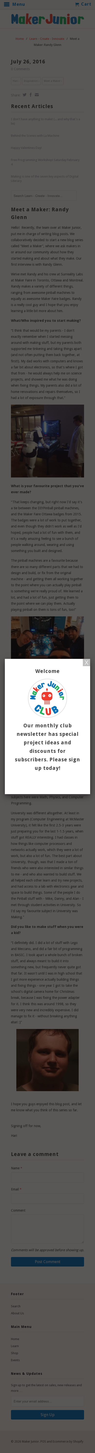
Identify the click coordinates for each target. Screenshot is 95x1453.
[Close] (86, 662)
